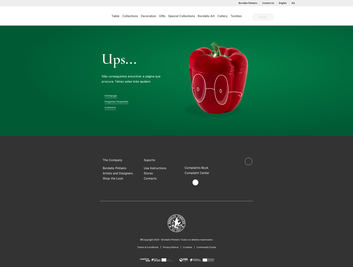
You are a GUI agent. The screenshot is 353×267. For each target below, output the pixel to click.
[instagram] (195, 182)
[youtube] (204, 182)
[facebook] (187, 182)
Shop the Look (113, 178)
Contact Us (268, 3)
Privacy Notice (171, 247)
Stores (148, 173)
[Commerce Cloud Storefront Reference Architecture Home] (61, 16)
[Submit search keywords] (255, 17)
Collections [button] (130, 16)
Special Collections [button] (181, 16)
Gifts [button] (162, 16)
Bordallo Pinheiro (248, 3)
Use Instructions (155, 168)
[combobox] (265, 17)
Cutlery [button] (222, 16)
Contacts (150, 178)
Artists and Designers (118, 173)
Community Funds (206, 247)
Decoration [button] (148, 16)
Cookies (187, 247)
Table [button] (115, 16)
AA (293, 3)
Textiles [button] (236, 16)
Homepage (111, 95)
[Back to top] (248, 161)
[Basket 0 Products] (295, 17)
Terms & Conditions (147, 247)
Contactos (110, 107)
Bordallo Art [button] (206, 16)
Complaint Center (197, 173)
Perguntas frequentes (116, 101)
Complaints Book (196, 168)
